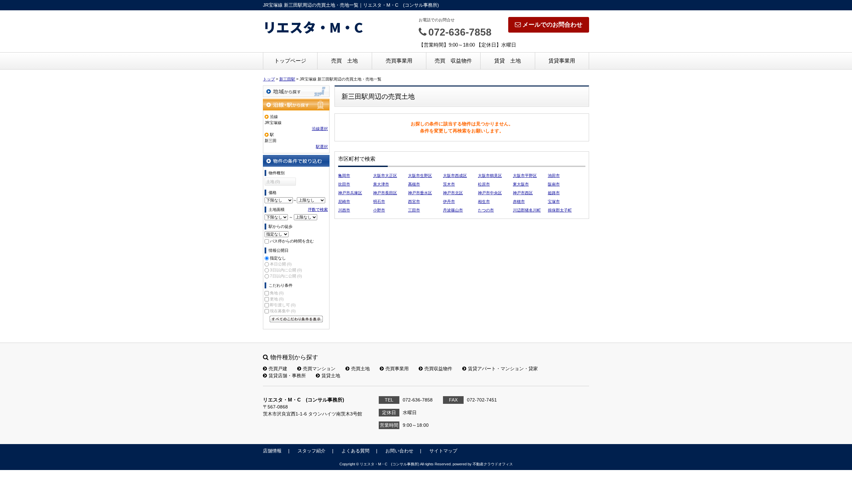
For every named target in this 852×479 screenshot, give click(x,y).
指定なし (278, 258)
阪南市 (554, 184)
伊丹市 (449, 201)
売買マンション (319, 368)
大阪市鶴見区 (490, 175)
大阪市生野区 (420, 175)
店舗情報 (272, 450)
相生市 (484, 201)
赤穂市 (519, 201)
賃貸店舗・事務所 (287, 375)
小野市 (379, 210)
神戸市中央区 (490, 193)
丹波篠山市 (453, 210)
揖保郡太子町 (560, 210)
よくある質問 (355, 450)
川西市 (344, 210)
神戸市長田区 (385, 193)
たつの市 (486, 210)
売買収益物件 (438, 368)
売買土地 (360, 368)
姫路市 (554, 193)
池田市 (554, 175)
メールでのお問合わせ (552, 24)
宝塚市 (554, 201)
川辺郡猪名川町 (527, 210)
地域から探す (296, 91)
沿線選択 (320, 128)
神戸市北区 (453, 193)
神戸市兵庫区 (350, 193)
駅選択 (322, 146)
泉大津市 (381, 184)
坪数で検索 (318, 209)
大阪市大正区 (385, 175)
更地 (277, 299)
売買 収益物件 (453, 61)
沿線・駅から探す (296, 104)
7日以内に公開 (286, 276)
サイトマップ (443, 450)
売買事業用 (399, 61)
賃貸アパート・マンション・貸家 (503, 368)
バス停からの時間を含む (292, 241)
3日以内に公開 (286, 270)
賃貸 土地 (507, 61)
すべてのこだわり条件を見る (296, 319)
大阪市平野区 (525, 175)
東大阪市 (521, 184)
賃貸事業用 (561, 61)
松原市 (484, 184)
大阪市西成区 (455, 175)
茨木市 (449, 184)
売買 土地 (344, 61)
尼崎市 (344, 201)
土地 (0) (273, 181)
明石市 (379, 201)
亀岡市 (344, 175)
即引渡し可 (283, 305)
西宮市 (414, 201)
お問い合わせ (399, 450)
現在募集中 (283, 311)
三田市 (414, 210)
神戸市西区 (523, 193)
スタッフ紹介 (311, 450)
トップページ (290, 61)
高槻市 (414, 184)
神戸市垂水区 (420, 193)
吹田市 (344, 184)
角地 (277, 293)
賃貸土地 (330, 375)
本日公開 (281, 264)
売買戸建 (278, 368)
